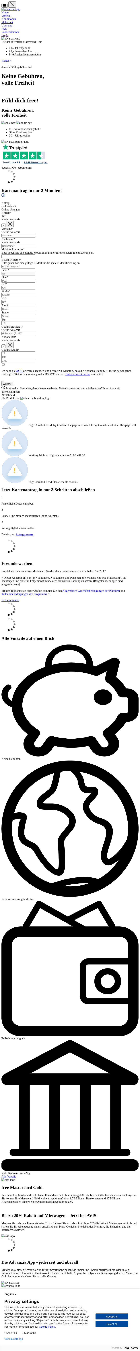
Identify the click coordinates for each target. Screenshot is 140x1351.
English (9, 1294)
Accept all (112, 1316)
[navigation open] (4, 6)
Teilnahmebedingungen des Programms (24, 594)
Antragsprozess (24, 534)
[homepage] (10, 9)
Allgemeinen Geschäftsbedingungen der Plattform (91, 590)
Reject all (112, 1323)
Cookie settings (13, 1338)
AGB (19, 370)
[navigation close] (12, 4)
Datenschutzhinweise (77, 374)
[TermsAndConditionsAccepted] (2, 381)
